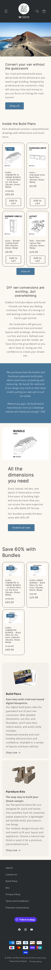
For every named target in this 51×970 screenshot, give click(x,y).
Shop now (11, 752)
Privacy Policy (13, 894)
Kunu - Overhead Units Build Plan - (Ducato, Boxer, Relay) (37, 177)
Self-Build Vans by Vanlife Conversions (29, 958)
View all (25, 271)
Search (9, 867)
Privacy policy (36, 961)
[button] (6, 11)
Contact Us (11, 874)
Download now (21, 527)
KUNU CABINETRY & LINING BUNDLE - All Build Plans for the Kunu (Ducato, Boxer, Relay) (13, 179)
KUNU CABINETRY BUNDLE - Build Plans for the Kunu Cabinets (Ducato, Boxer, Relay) (13, 635)
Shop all (14, 105)
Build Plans (12, 881)
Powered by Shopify (18, 961)
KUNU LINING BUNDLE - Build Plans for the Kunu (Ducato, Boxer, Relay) (37, 585)
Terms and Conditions (17, 901)
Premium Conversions (17, 907)
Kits (8, 887)
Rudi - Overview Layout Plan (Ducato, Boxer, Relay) (37, 244)
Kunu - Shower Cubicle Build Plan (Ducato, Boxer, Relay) (12, 244)
